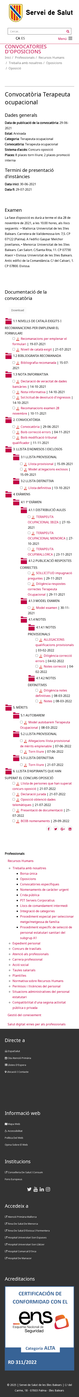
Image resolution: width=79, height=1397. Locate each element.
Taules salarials (23, 970)
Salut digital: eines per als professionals (37, 1024)
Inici (8, 57)
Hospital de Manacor (19, 1258)
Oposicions (54, 63)
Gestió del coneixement (24, 1015)
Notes (48, 701)
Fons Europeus (13, 1179)
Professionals (25, 57)
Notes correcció (55, 666)
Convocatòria (30, 427)
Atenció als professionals (30, 954)
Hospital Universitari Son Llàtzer (25, 1244)
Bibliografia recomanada (39, 363)
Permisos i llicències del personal (36, 986)
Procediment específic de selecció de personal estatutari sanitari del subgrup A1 (46, 932)
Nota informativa (33, 392)
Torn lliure (36, 751)
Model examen (47, 608)
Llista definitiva (40, 488)
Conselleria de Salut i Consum (25, 1172)
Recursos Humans (51, 57)
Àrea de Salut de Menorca (22, 1223)
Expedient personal (26, 943)
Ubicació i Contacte (17, 1071)
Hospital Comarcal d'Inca (21, 1251)
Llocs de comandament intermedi (44, 906)
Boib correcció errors (36, 432)
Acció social (20, 965)
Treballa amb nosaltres (25, 63)
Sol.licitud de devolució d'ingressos (46, 397)
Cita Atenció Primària (19, 1058)
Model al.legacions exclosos (48, 469)
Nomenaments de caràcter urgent (44, 889)
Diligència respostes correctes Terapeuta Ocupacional (47, 589)
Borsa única (28, 873)
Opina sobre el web (16, 1144)
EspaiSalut (13, 1051)
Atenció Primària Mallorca (22, 1216)
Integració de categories (37, 911)
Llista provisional (41, 464)
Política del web (14, 1137)
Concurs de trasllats (26, 949)
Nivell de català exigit (36, 349)
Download (17, 310)
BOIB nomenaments (35, 821)
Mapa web (13, 1124)
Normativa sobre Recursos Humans (37, 981)
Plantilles (19, 975)
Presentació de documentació (42, 810)
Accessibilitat (14, 1131)
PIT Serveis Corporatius (37, 900)
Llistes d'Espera (16, 1065)
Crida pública (29, 895)
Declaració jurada (33, 794)
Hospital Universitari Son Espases (27, 1237)
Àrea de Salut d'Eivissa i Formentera (28, 1230)
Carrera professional (27, 959)
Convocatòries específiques (39, 884)
